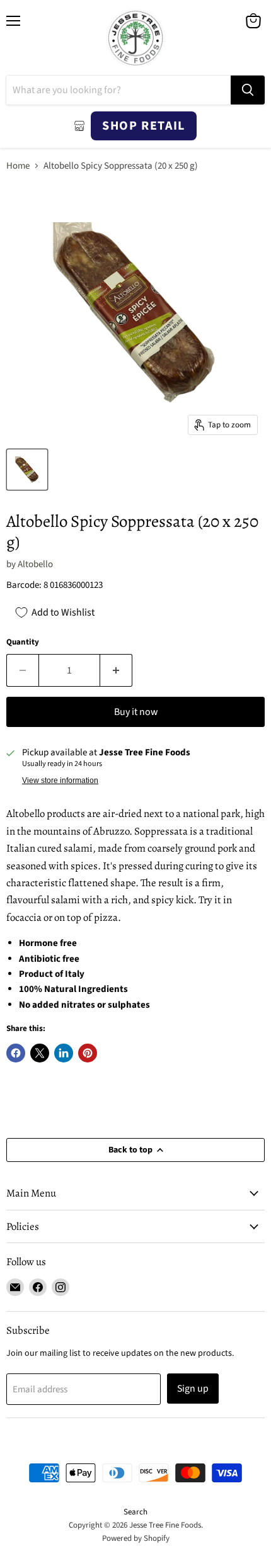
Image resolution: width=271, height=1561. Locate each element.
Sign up (193, 1388)
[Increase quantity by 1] (116, 670)
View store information (60, 780)
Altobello (35, 564)
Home (18, 166)
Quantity (22, 642)
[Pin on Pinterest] (87, 1053)
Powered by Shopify (136, 1538)
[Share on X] (39, 1053)
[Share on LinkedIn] (63, 1053)
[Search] (248, 90)
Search (135, 1512)
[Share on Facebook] (15, 1053)
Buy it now (136, 712)
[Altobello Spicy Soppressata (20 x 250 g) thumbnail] (27, 469)
